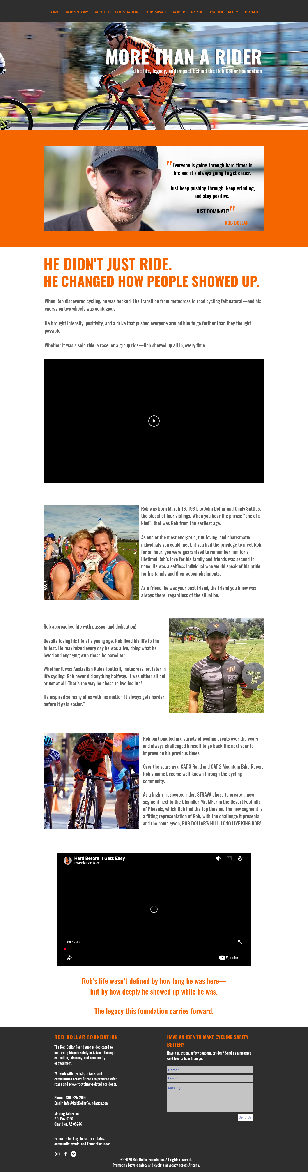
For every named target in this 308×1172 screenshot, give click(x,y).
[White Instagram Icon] (57, 1154)
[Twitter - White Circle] (73, 1154)
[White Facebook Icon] (65, 1154)
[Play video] (154, 421)
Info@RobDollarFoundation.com (86, 1103)
